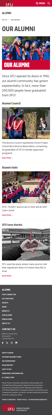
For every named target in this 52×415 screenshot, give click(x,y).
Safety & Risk (7, 353)
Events (5, 303)
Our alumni (7, 315)
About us (6, 323)
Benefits (6, 311)
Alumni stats (10, 167)
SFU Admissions (8, 361)
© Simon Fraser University (38, 400)
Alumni (6, 13)
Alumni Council (11, 103)
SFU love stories (12, 225)
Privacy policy (22, 400)
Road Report (7, 365)
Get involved (7, 298)
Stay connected (9, 294)
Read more (6, 158)
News (4, 307)
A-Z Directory (8, 377)
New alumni (7, 319)
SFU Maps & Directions (11, 357)
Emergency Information (12, 373)
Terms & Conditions (9, 400)
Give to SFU (7, 369)
